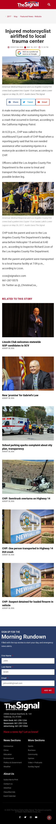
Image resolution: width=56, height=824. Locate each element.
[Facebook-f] (20, 817)
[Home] (3, 16)
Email (4, 678)
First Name (6, 656)
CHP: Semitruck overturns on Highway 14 (26, 498)
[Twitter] (25, 817)
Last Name (6, 667)
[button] (7, 4)
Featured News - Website (30, 16)
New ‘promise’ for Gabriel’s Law (20, 395)
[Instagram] (31, 817)
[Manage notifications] (49, 817)
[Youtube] (36, 817)
